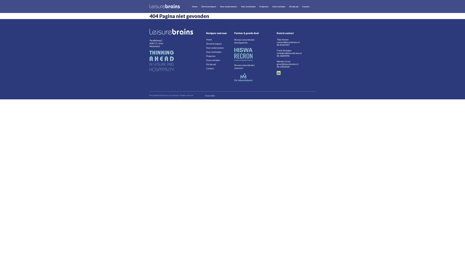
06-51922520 (283, 66)
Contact (306, 6)
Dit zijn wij (293, 6)
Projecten (264, 6)
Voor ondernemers (228, 6)
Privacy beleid (210, 95)
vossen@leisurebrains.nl (288, 42)
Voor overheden (248, 6)
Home (194, 6)
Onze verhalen (278, 6)
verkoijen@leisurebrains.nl (289, 53)
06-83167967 (283, 45)
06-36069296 (283, 55)
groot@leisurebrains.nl (287, 64)
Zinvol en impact (208, 6)
